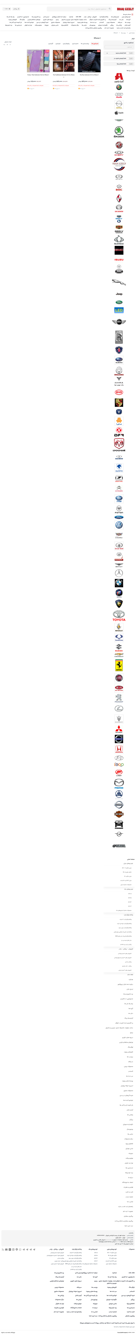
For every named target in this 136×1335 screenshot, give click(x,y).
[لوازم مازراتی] (119, 719)
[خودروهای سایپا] (119, 421)
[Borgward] (119, 198)
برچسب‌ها (123, 33)
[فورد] (119, 517)
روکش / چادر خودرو (126, 966)
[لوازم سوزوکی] (119, 647)
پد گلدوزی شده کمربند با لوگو (98, 20)
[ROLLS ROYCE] (119, 337)
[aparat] (16, 1249)
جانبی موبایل (54, 25)
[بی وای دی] (119, 392)
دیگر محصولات (75, 25)
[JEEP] (119, 294)
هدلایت (71, 17)
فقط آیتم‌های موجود (121, 53)
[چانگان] (119, 412)
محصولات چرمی (111, 22)
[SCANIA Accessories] (119, 350)
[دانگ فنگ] (119, 431)
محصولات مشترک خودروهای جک (123, 910)
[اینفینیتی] (119, 177)
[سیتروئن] (119, 489)
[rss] (2, 1250)
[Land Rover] (119, 302)
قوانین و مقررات (128, 1187)
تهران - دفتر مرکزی (120, 1238)
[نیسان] (119, 804)
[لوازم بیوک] (119, 593)
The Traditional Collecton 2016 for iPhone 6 (64, 76)
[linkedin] (9, 1250)
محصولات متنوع (55, 22)
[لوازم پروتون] (119, 603)
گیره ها (128, 20)
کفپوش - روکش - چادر (90, 17)
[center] (110, 9)
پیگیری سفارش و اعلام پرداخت (93, 28)
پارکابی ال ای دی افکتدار (125, 944)
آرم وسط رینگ (112, 20)
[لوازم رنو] (119, 627)
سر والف (120, 22)
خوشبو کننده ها (29, 22)
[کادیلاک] (119, 535)
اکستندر (101, 22)
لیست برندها (131, 70)
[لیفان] (119, 773)
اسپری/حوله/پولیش (68, 22)
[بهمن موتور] (119, 381)
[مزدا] (119, 783)
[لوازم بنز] (119, 573)
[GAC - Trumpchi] (119, 208)
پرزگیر (112, 25)
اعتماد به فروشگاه (127, 1182)
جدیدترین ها (18, 25)
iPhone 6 (116, 33)
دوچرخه (47, 25)
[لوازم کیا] (119, 688)
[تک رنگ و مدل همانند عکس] (89, 61)
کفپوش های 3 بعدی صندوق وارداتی (122, 958)
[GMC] (119, 250)
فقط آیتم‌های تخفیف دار (120, 58)
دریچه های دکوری (48, 20)
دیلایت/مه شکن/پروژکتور (59, 17)
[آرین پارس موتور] (119, 77)
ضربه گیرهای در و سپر (42, 22)
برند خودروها (8, 25)
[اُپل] (119, 104)
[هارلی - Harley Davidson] (119, 814)
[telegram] (34, 1250)
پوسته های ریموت (82, 22)
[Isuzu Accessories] (119, 259)
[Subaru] (119, 360)
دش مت (121, 20)
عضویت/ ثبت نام (109, 28)
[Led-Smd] (119, 310)
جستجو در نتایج (129, 43)
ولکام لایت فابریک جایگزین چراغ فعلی (122, 932)
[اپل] (119, 113)
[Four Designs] (63, 61)
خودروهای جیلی (126, 17)
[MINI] (119, 321)
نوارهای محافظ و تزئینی (33, 20)
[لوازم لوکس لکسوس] (119, 708)
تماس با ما (130, 1202)
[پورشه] (119, 403)
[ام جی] (119, 145)
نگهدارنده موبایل (103, 25)
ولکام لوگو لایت (103, 17)
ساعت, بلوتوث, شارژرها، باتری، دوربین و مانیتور (74, 20)
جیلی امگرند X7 (127, 876)
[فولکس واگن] (119, 525)
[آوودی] (119, 95)
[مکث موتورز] (119, 794)
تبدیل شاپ (46, 17)
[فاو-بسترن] (119, 499)
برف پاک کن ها (11, 17)
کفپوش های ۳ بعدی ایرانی (125, 970)
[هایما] (119, 834)
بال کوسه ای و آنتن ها (16, 22)
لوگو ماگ (22, 20)
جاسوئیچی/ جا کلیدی (23, 17)
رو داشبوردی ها (36, 17)
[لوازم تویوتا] (119, 615)
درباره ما (130, 1178)
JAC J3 (129, 906)
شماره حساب (129, 1197)
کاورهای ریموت (12, 20)
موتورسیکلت (38, 25)
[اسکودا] (119, 132)
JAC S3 (129, 902)
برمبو (57, 20)
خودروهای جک (115, 17)
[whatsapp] (20, 1250)
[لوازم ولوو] (119, 739)
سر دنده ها (93, 22)
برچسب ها (127, 22)
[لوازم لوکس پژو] (119, 698)
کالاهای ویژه (64, 25)
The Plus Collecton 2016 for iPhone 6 (89, 75)
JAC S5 (129, 898)
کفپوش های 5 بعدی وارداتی (124, 953)
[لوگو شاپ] (119, 765)
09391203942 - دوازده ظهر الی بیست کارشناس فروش (111, 1235)
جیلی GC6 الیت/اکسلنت (125, 880)
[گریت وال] (119, 546)
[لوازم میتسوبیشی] (119, 729)
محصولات (132, 1249)
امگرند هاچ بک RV (127, 872)
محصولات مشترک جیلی (126, 885)
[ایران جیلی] (119, 164)
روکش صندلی (128, 962)
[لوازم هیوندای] (119, 758)
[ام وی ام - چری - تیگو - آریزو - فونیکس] (119, 153)
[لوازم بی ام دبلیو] (119, 583)
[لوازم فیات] (119, 678)
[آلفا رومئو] (119, 87)
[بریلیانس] (119, 370)
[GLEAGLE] (119, 239)
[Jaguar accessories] (119, 282)
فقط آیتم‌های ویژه (121, 64)
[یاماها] (119, 846)
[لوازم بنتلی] (119, 565)
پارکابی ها (119, 25)
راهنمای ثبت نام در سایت (123, 28)
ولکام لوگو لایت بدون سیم (125, 928)
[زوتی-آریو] (119, 478)
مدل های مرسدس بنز (126, 940)
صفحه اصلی (132, 33)
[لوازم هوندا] (119, 749)
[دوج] (119, 444)
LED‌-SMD (78, 17)
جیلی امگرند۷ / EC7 (126, 868)
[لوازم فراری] (119, 665)
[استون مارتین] (119, 120)
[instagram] (13, 1250)
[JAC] (119, 269)
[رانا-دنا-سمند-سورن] (119, 468)
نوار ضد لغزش (28, 25)
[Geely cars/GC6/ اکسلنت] (119, 219)
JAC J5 (129, 894)
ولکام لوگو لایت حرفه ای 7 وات (124, 924)
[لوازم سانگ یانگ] (119, 638)
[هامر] (119, 824)
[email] (6, 1250)
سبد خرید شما (129, 1226)
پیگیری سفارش (128, 1216)
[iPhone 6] (38, 61)
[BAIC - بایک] (119, 187)
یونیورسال (92, 25)
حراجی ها (84, 25)
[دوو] (119, 457)
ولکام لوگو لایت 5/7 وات (125, 919)
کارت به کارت (129, 1192)
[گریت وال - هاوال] (119, 556)
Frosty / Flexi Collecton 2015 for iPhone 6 (38, 75)
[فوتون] (119, 509)
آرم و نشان (127, 25)
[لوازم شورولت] (119, 655)
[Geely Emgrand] (119, 229)
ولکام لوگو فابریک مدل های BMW (123, 936)
